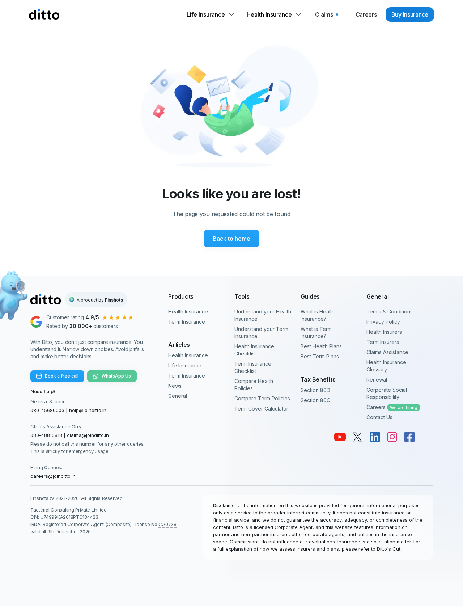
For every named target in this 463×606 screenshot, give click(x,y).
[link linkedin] (375, 437)
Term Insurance (186, 322)
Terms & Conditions (389, 311)
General (177, 396)
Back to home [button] (231, 238)
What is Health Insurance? (318, 315)
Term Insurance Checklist (252, 367)
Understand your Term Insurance (261, 332)
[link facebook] (409, 437)
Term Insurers (382, 342)
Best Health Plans (321, 346)
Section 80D (315, 390)
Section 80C (315, 400)
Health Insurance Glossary (386, 366)
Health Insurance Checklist (254, 350)
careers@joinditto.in (53, 476)
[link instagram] (392, 437)
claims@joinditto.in (88, 435)
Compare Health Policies (253, 384)
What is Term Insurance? (316, 332)
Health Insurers (384, 332)
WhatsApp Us (116, 376)
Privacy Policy (383, 322)
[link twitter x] (357, 437)
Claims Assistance (387, 352)
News (175, 386)
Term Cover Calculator (261, 408)
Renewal (376, 379)
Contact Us (379, 417)
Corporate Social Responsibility (386, 393)
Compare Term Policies (262, 398)
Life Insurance (184, 365)
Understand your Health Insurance (262, 315)
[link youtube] (340, 437)
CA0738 (167, 524)
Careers (391, 407)
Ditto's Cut (388, 549)
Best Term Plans (320, 356)
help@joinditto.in (87, 410)
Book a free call (61, 376)
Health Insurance (188, 311)
